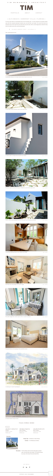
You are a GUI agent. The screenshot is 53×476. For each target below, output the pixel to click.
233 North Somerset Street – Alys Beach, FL (24, 29)
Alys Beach (32, 422)
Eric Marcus (26, 422)
